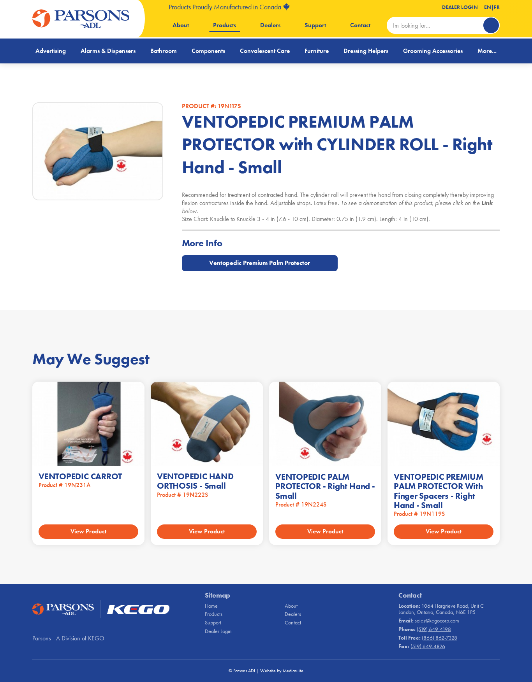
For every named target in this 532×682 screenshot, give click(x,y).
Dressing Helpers (366, 51)
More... (487, 51)
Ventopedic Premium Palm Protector (259, 263)
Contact (360, 25)
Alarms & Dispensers (108, 51)
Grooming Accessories (433, 51)
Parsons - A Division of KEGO (68, 638)
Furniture (317, 51)
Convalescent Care (265, 51)
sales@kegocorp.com (437, 620)
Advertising (50, 51)
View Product (88, 531)
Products (224, 25)
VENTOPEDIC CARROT (80, 476)
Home (211, 605)
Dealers (270, 25)
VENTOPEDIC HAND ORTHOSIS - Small (195, 481)
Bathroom (163, 51)
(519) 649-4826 (427, 646)
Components (208, 51)
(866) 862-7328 (439, 637)
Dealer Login (460, 7)
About (181, 25)
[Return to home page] (81, 18)
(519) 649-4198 (434, 629)
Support (315, 25)
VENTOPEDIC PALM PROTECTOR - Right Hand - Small (325, 486)
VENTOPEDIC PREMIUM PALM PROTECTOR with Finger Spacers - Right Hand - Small (438, 491)
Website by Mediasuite (281, 671)
